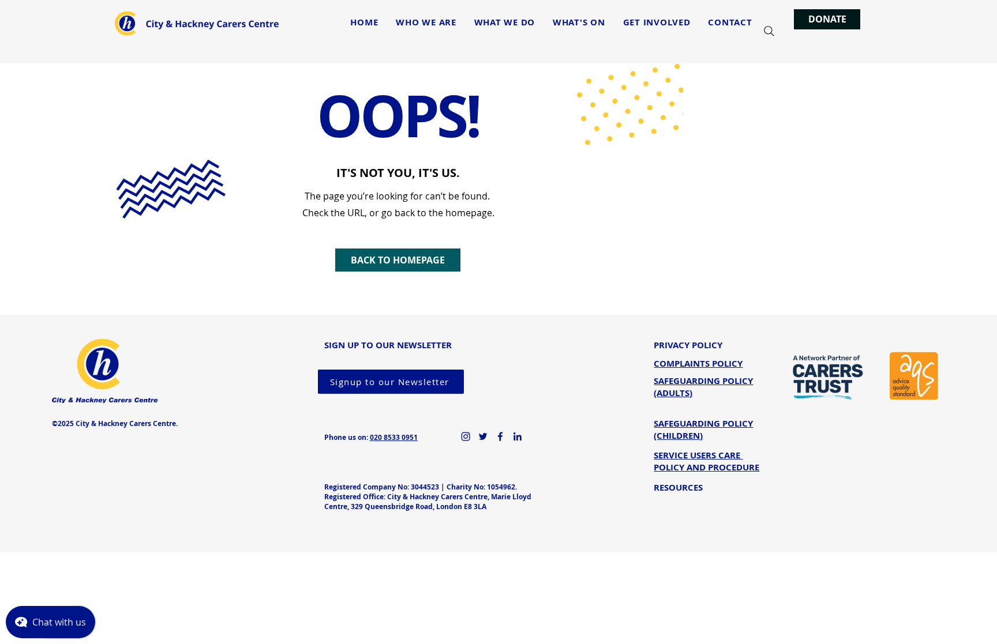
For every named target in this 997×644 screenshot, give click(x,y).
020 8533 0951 (394, 437)
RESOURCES (678, 487)
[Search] (769, 31)
